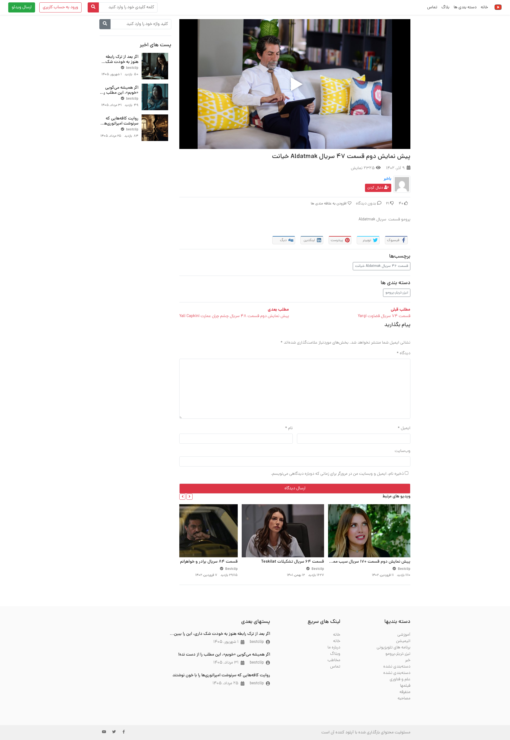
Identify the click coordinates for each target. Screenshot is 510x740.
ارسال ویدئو (22, 7)
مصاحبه (404, 698)
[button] (189, 497)
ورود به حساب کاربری (60, 7)
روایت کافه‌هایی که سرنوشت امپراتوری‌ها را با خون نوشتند (119, 124)
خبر (407, 660)
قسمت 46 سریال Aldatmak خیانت (381, 266)
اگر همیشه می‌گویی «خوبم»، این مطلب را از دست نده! (120, 93)
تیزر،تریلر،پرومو (396, 293)
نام (289, 428)
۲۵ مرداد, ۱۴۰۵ (225, 683)
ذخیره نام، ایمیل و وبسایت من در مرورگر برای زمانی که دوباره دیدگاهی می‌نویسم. (337, 474)
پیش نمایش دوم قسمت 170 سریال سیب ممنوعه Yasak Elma (356, 562)
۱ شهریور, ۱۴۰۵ (226, 642)
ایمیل (404, 428)
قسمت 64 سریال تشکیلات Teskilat (292, 562)
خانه (484, 7)
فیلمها (405, 686)
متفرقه (405, 692)
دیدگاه (403, 353)
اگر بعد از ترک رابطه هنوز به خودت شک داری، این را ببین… (121, 62)
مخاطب (334, 660)
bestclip (131, 68)
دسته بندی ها (465, 7)
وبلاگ (335, 654)
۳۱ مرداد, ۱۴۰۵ (226, 663)
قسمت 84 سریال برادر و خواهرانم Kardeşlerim (197, 562)
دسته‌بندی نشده (396, 667)
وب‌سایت (402, 451)
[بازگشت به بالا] (15, 708)
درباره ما (334, 647)
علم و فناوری (400, 679)
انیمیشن (403, 641)
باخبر (387, 179)
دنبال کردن (375, 188)
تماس (432, 7)
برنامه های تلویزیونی (393, 647)
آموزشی (403, 635)
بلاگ (445, 7)
